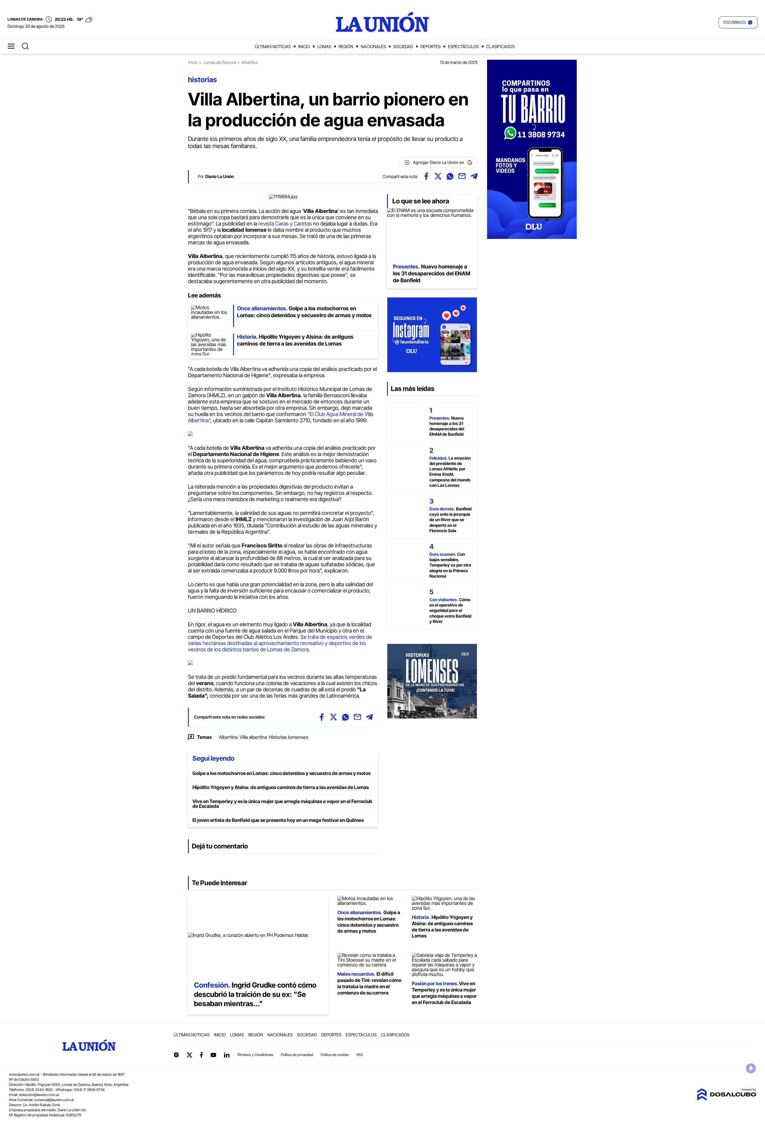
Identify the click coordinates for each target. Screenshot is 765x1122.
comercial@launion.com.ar (54, 1100)
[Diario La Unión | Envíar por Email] (462, 176)
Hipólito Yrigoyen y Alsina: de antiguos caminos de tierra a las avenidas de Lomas (280, 787)
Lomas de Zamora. (289, 649)
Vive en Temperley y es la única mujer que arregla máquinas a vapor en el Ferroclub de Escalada (282, 803)
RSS (360, 1054)
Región (346, 46)
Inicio (304, 46)
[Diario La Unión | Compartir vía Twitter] (438, 176)
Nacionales (373, 46)
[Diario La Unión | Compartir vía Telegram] (474, 176)
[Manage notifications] (751, 1068)
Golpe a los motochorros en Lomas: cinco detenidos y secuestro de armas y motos (281, 773)
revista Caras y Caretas (284, 223)
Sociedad (403, 46)
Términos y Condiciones (255, 1054)
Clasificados (500, 46)
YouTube (213, 1055)
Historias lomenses (288, 737)
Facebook (201, 1054)
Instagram (176, 1054)
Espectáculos (463, 46)
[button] (738, 22)
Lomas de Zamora (219, 62)
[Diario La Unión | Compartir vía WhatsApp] (450, 176)
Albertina (228, 737)
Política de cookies (335, 1054)
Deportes (430, 46)
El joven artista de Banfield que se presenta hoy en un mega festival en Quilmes (278, 820)
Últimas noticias (273, 46)
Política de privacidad (297, 1054)
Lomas (324, 46)
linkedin (226, 1054)
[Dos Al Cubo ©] (726, 1099)
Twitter (189, 1054)
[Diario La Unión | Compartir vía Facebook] (426, 176)
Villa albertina (253, 737)
